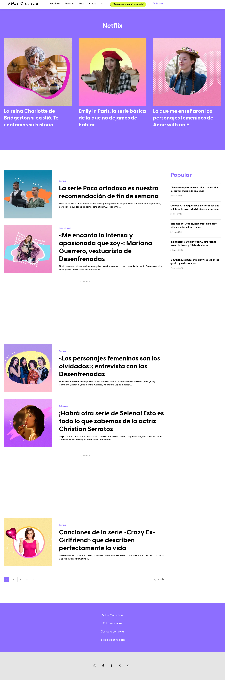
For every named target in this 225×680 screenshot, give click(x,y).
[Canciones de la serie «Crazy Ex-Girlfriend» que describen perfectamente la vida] (28, 542)
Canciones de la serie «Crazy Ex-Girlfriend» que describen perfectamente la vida (107, 540)
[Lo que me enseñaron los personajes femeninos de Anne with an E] (187, 72)
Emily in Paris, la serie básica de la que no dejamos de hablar (112, 117)
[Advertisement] (85, 310)
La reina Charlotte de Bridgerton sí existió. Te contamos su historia (31, 117)
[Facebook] (111, 666)
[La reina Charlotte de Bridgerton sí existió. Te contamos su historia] (38, 72)
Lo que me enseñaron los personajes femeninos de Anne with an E (183, 117)
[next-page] (40, 579)
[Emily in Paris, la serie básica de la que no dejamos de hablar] (113, 72)
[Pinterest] (128, 666)
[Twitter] (119, 666)
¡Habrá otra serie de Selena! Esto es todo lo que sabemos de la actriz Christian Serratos (111, 421)
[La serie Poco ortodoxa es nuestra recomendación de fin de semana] (28, 194)
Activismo (63, 406)
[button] (157, 3)
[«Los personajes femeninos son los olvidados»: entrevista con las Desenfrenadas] (28, 368)
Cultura (62, 181)
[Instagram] (94, 666)
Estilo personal (65, 228)
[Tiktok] (103, 666)
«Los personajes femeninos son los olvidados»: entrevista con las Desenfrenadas (109, 366)
